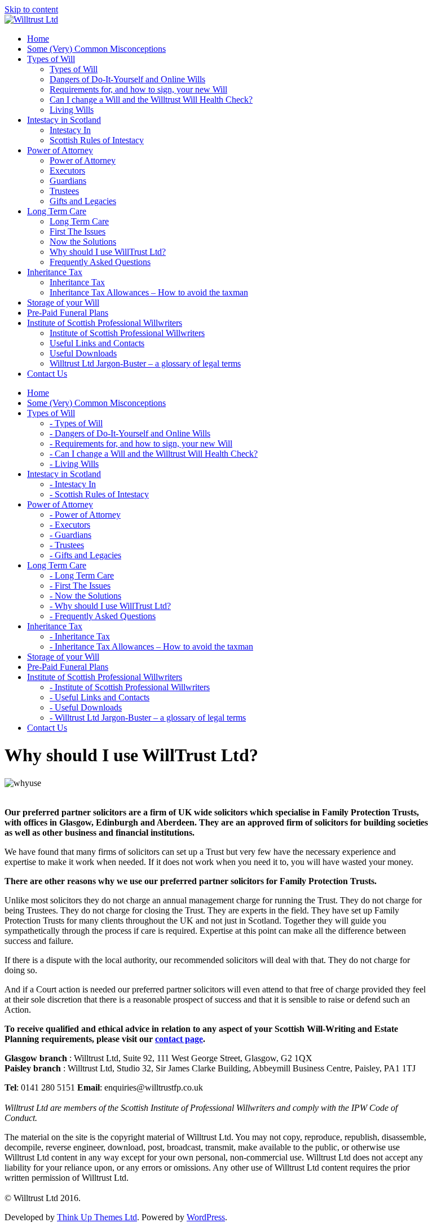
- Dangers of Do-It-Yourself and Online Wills (130, 433)
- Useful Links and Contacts (99, 697)
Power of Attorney (83, 160)
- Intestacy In (73, 484)
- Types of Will (76, 423)
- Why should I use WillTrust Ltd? (110, 606)
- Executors (70, 524)
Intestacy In (70, 130)
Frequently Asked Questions (100, 262)
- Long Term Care (82, 575)
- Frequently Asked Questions (103, 616)
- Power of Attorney (85, 514)
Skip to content (31, 9)
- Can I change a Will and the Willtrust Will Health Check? (154, 453)
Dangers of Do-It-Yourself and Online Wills (127, 79)
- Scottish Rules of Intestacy (99, 494)
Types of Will (74, 69)
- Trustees (67, 545)
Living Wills (72, 109)
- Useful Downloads (86, 707)
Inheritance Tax (77, 282)
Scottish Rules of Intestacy (97, 140)
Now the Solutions (83, 241)
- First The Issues (80, 585)
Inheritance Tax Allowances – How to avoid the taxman (149, 292)
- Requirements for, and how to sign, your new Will (141, 443)
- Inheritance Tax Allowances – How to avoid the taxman (151, 646)
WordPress (206, 1217)
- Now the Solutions (85, 596)
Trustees (64, 191)
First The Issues (77, 231)
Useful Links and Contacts (97, 343)
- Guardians (70, 535)
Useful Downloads (83, 353)
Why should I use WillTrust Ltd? (108, 252)
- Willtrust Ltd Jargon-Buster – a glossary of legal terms (148, 717)
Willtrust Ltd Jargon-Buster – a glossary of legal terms (145, 363)
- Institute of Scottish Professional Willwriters (130, 687)
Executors (67, 170)
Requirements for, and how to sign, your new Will (138, 89)
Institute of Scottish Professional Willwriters (127, 333)
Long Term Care (79, 221)
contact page (179, 1039)
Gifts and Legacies (83, 201)
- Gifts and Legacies (85, 555)
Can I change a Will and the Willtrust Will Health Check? (151, 99)
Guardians (68, 181)
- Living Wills (74, 464)
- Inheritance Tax (80, 636)
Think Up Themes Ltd (97, 1217)
